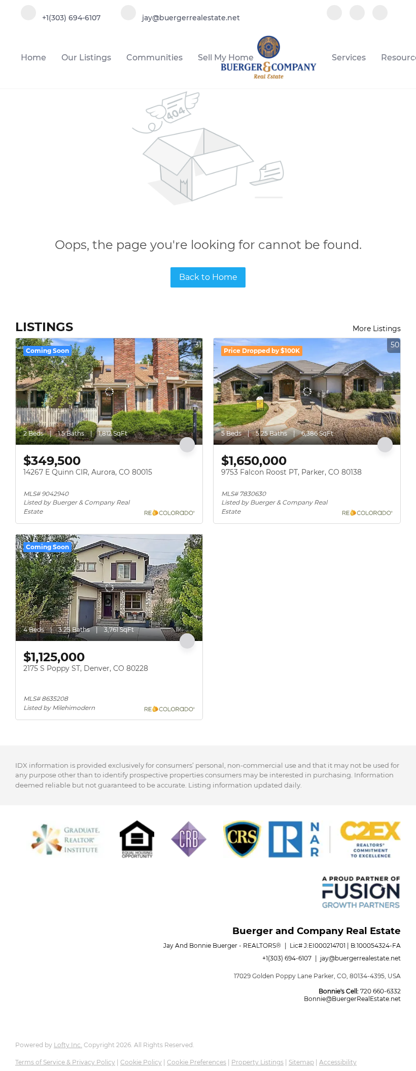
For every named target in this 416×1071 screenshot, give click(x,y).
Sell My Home (226, 57)
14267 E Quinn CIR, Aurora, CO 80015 (87, 472)
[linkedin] (357, 13)
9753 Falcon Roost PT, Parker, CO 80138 (291, 472)
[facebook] (334, 13)
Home (33, 57)
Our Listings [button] (86, 57)
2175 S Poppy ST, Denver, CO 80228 (85, 668)
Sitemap (301, 1062)
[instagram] (380, 13)
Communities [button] (154, 57)
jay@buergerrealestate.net (360, 958)
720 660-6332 (380, 991)
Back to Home (208, 277)
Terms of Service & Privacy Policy (65, 1062)
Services (349, 57)
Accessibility (338, 1062)
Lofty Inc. (68, 1045)
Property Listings (257, 1062)
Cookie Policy (141, 1062)
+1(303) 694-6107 (286, 958)
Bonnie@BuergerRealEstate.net (352, 999)
